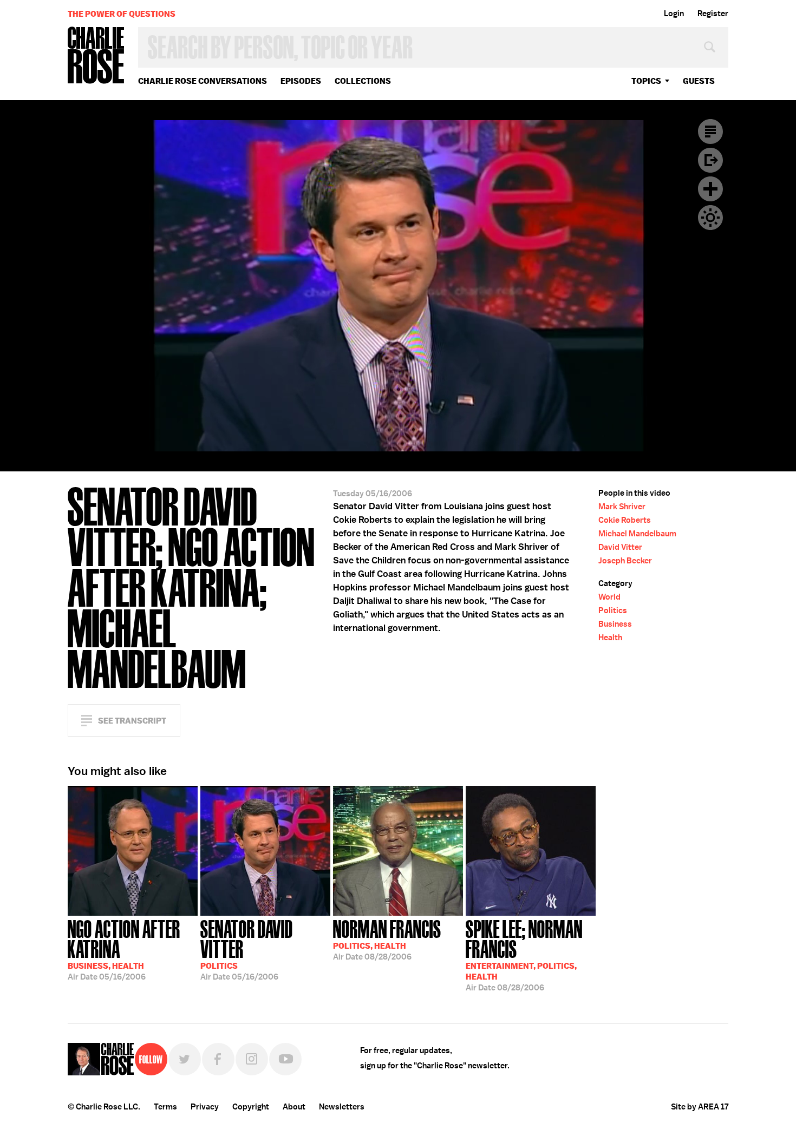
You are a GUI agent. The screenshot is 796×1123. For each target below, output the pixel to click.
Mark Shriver (621, 506)
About (294, 1106)
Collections (363, 81)
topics (646, 81)
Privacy (205, 1106)
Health (610, 637)
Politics (612, 610)
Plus (710, 188)
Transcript (710, 131)
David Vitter (620, 547)
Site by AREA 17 (699, 1106)
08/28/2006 (387, 939)
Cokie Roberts (624, 520)
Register (712, 13)
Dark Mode (710, 217)
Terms (165, 1106)
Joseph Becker (625, 560)
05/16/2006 (124, 949)
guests (699, 81)
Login (674, 13)
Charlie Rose (96, 56)
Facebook (218, 1059)
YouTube (285, 1059)
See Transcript (132, 720)
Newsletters (341, 1106)
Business (615, 624)
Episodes (300, 81)
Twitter (184, 1059)
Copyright (250, 1106)
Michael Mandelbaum (637, 533)
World (609, 597)
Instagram (252, 1059)
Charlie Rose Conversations (202, 81)
